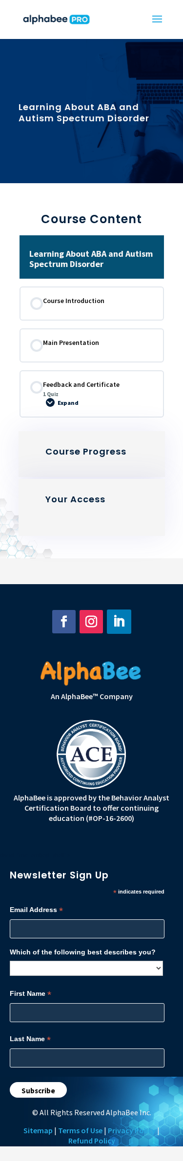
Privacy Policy (132, 1130)
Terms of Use (80, 1130)
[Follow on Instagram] (91, 621)
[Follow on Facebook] (64, 621)
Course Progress (85, 451)
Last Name (30, 1039)
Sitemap (38, 1130)
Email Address (36, 909)
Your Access (75, 499)
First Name (30, 993)
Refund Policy (91, 1140)
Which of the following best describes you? (83, 952)
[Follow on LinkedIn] (119, 621)
